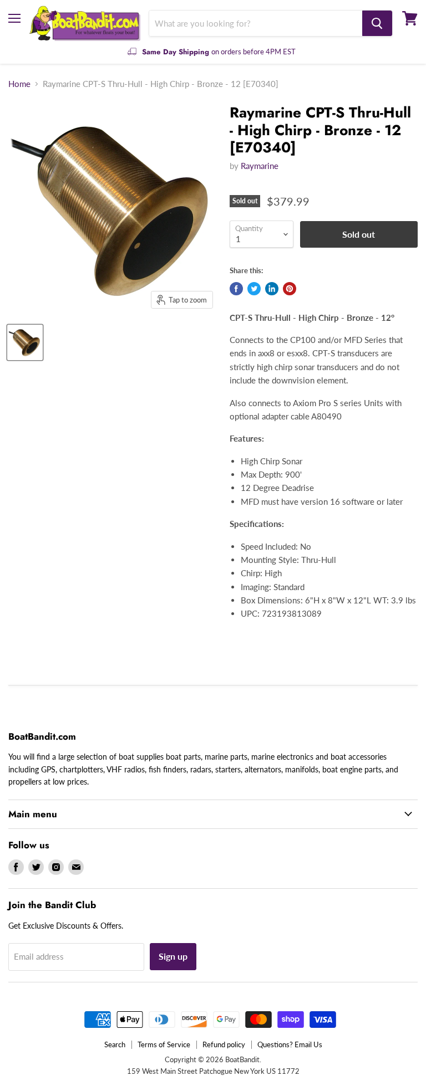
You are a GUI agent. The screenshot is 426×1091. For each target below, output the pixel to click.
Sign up (173, 956)
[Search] (377, 23)
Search (114, 1044)
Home (19, 84)
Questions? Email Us (289, 1044)
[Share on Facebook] (236, 288)
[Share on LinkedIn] (271, 288)
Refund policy (223, 1044)
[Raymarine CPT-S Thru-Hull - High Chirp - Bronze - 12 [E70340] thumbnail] (25, 342)
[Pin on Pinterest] (289, 288)
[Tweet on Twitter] (254, 288)
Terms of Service (164, 1044)
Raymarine (259, 166)
